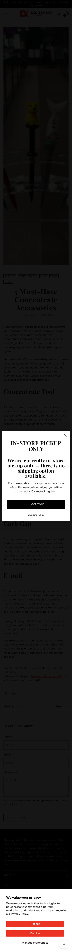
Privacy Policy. (20, 914)
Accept (35, 924)
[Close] (65, 435)
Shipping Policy (36, 515)
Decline (35, 933)
